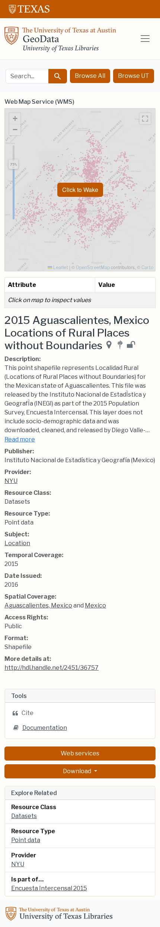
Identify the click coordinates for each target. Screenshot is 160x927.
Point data (25, 840)
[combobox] (27, 76)
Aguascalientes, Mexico (38, 605)
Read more (19, 439)
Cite (27, 712)
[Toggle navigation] (145, 38)
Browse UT (133, 75)
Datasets (24, 816)
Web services (80, 753)
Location (17, 543)
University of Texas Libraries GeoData (60, 41)
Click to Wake (80, 189)
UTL (60, 915)
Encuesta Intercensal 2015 (49, 888)
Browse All (90, 75)
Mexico (95, 605)
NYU (10, 480)
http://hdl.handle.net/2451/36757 (51, 667)
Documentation (44, 727)
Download (77, 771)
